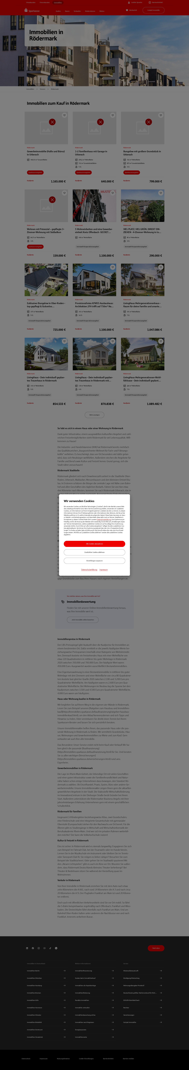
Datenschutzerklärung (104, 519)
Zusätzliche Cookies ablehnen (94, 552)
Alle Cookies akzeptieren (94, 544)
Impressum (104, 570)
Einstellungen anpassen (94, 561)
